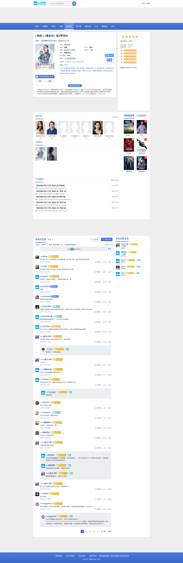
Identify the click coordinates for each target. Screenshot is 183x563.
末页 (109, 531)
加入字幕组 (70, 556)
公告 (96, 26)
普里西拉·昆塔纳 (69, 68)
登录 (72, 249)
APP (113, 26)
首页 (37, 26)
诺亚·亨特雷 (80, 68)
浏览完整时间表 (75, 86)
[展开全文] (102, 94)
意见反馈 (81, 556)
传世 (141, 135)
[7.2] (142, 133)
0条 (98, 262)
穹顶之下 (129, 135)
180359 (130, 45)
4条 (99, 448)
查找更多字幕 (115, 180)
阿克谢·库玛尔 (108, 71)
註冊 (148, 3)
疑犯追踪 (129, 171)
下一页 (103, 531)
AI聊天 (45, 26)
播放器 (104, 26)
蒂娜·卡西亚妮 (97, 71)
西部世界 (142, 153)
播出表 (88, 26)
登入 (143, 3)
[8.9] (142, 169)
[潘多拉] (40, 160)
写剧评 (95, 239)
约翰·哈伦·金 (109, 68)
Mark (66, 65)
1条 (98, 342)
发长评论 (107, 239)
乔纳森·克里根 (76, 71)
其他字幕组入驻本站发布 (120, 556)
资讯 (53, 26)
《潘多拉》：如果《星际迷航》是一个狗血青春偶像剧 (58, 245)
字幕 (61, 26)
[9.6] (129, 169)
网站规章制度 (104, 556)
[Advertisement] (91, 15)
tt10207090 (80, 62)
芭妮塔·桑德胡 (65, 71)
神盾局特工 (142, 171)
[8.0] (129, 151)
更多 (49, 239)
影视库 (69, 26)
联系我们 (59, 556)
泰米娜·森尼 (89, 68)
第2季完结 (62, 35)
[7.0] (129, 133)
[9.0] (142, 151)
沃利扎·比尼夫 (86, 71)
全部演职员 (115, 117)
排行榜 (78, 26)
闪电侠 (129, 153)
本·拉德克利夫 (99, 68)
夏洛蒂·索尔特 (64, 73)
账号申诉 (93, 556)
